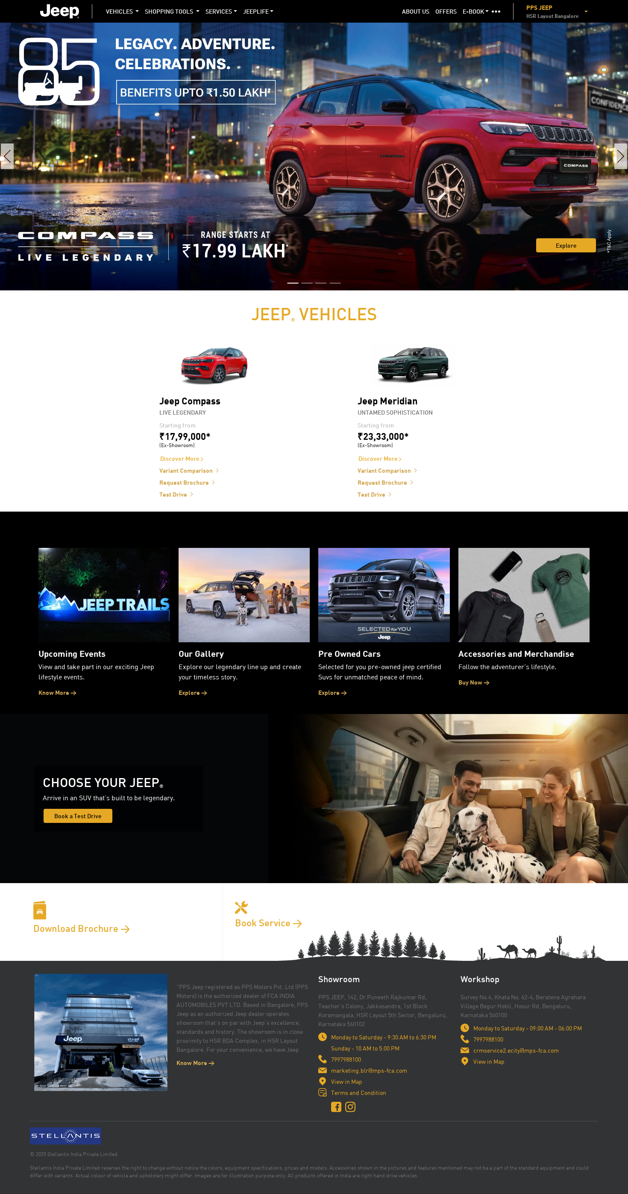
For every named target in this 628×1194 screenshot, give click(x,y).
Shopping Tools (169, 11)
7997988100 (346, 1059)
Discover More (180, 458)
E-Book (473, 11)
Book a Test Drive (78, 815)
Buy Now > (474, 682)
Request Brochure (184, 482)
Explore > (193, 692)
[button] (496, 11)
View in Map (346, 1081)
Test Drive (173, 494)
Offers (447, 11)
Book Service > (268, 922)
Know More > (57, 692)
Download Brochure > (81, 928)
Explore (566, 245)
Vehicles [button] (120, 11)
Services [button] (218, 11)
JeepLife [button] (256, 11)
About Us (415, 11)
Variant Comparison (186, 470)
